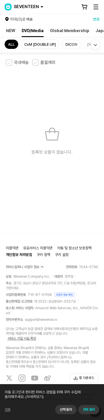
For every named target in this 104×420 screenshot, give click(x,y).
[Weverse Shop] (8, 7)
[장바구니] (84, 7)
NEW (10, 30)
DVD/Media (33, 30)
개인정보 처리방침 (19, 255)
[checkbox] (17, 62)
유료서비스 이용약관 (38, 248)
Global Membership (69, 30)
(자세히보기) (34, 397)
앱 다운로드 (86, 378)
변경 (96, 19)
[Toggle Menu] (96, 7)
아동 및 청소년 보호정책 (74, 248)
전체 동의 (89, 410)
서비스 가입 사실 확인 (22, 338)
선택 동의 (66, 410)
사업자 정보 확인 (64, 294)
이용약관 (12, 248)
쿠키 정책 (43, 255)
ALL (11, 44)
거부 (7, 410)
